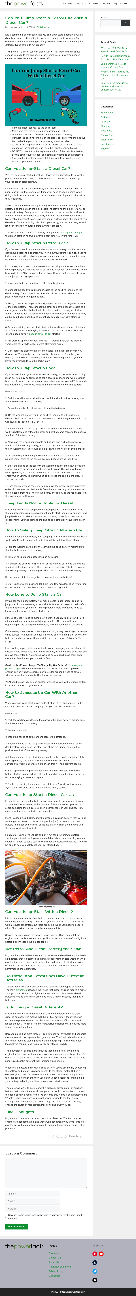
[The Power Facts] (24, 4)
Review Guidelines (61, 1266)
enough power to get (40, 334)
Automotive (107, 112)
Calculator (68, 4)
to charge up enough (71, 232)
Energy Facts (107, 135)
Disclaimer (124, 4)
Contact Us (81, 4)
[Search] (125, 23)
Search (104, 17)
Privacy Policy (110, 4)
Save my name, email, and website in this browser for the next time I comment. (45, 1217)
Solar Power (107, 139)
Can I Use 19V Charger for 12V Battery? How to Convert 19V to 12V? (114, 86)
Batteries (105, 117)
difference (21, 990)
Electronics (106, 130)
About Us (93, 4)
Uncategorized (108, 144)
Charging (105, 126)
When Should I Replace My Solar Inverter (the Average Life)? (115, 75)
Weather (105, 148)
